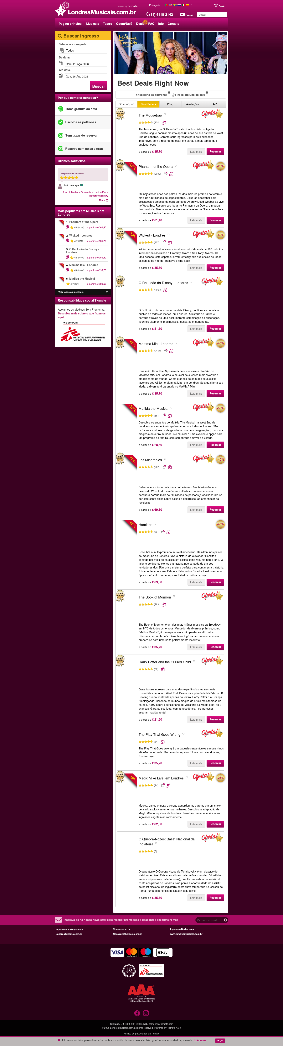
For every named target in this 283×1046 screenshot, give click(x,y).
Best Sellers (148, 104)
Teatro (107, 23)
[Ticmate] (128, 6)
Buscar (98, 86)
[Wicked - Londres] (203, 234)
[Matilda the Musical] (203, 408)
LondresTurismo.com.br (69, 934)
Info (161, 23)
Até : (65, 70)
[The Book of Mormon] (127, 608)
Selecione (72, 44)
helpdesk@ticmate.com (161, 1023)
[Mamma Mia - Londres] (203, 343)
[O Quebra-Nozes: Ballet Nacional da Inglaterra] (127, 849)
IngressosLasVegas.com (69, 929)
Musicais (92, 23)
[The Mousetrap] (127, 126)
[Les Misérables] (203, 459)
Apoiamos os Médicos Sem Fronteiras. (82, 313)
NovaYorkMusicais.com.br (127, 934)
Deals (140, 23)
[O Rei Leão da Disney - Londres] (127, 293)
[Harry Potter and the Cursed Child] (127, 672)
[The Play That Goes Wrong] (127, 745)
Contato (173, 23)
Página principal (70, 23)
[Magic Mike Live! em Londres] (203, 777)
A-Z (215, 104)
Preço (170, 104)
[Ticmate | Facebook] (137, 1013)
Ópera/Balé (124, 23)
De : (64, 57)
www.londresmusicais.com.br (186, 934)
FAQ (151, 23)
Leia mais (196, 151)
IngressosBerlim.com (182, 929)
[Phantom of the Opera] (203, 166)
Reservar (215, 151)
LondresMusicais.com (121, 1027)
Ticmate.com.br (121, 929)
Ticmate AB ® (174, 1027)
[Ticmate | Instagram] (146, 1013)
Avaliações (192, 104)
